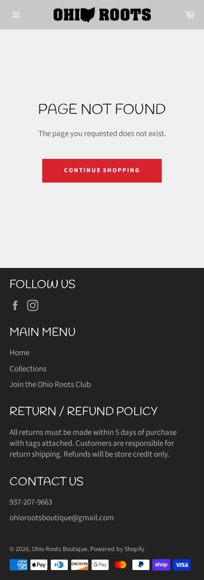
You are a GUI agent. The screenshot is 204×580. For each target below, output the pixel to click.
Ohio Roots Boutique (59, 548)
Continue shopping (102, 170)
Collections (27, 369)
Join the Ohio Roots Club (50, 384)
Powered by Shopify (117, 548)
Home (19, 353)
